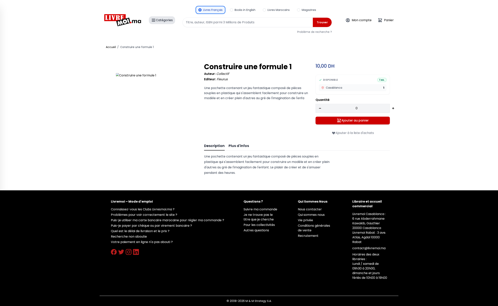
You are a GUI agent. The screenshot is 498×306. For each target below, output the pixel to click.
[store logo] (122, 20)
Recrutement (308, 235)
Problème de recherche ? (314, 32)
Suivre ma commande (260, 209)
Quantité (323, 100)
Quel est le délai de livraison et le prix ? (140, 231)
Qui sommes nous (311, 214)
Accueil (111, 47)
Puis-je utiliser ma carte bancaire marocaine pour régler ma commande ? (167, 220)
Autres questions (256, 230)
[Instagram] (129, 252)
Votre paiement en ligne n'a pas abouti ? (142, 242)
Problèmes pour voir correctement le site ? (144, 214)
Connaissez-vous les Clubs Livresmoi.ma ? (142, 209)
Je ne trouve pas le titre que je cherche (259, 217)
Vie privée (305, 220)
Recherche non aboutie (129, 236)
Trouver (322, 22)
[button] (154, 111)
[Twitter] (121, 252)
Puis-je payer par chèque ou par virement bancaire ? (151, 225)
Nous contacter (310, 209)
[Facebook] (114, 252)
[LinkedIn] (136, 252)
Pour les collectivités (259, 225)
